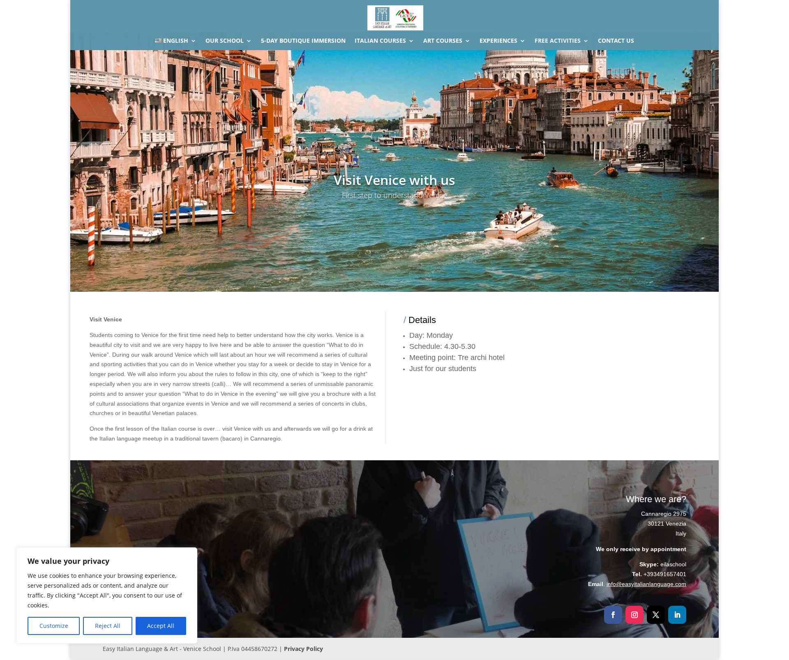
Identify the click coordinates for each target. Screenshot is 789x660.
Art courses (442, 41)
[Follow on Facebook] (613, 615)
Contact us (616, 41)
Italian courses (380, 41)
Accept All (160, 626)
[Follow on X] (656, 615)
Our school (224, 41)
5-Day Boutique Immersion (303, 41)
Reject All (107, 626)
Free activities (558, 41)
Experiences (498, 41)
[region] (106, 595)
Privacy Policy (303, 649)
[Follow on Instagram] (634, 615)
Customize (53, 626)
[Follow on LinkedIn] (677, 615)
